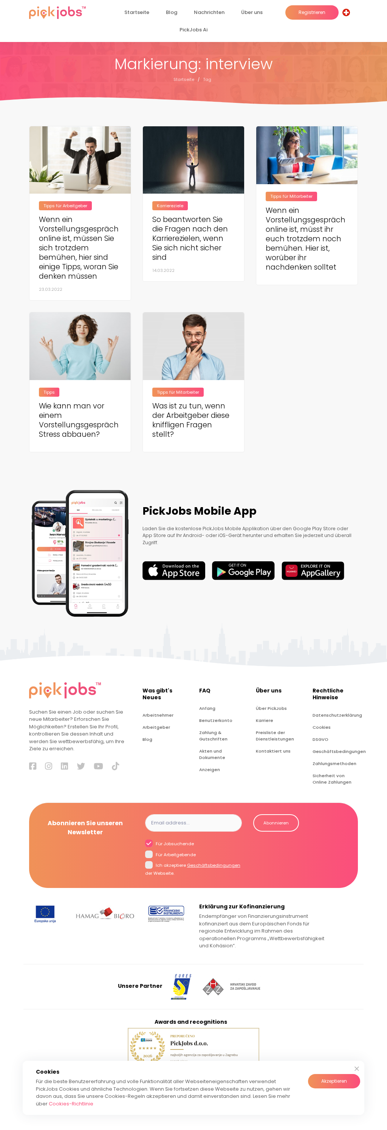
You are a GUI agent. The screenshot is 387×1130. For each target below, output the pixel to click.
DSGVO (320, 739)
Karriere (264, 720)
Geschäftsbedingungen (335, 751)
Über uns (252, 12)
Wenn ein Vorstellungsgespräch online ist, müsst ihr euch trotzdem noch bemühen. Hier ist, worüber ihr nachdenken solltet (305, 239)
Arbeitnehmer (157, 715)
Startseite (136, 12)
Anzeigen (209, 770)
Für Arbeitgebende (175, 854)
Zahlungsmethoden (334, 764)
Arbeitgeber (156, 727)
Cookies (322, 727)
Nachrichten (209, 12)
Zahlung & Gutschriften (213, 736)
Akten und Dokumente (212, 754)
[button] (347, 12)
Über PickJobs (271, 708)
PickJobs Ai (193, 29)
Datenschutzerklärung (335, 715)
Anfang (207, 708)
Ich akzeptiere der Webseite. (192, 869)
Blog (171, 12)
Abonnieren (276, 823)
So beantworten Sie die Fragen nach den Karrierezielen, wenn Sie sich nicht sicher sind (190, 238)
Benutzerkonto (215, 720)
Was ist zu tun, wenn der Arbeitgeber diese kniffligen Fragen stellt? (190, 420)
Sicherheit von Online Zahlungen (332, 779)
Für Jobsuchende (174, 844)
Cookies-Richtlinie (71, 1103)
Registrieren (312, 12)
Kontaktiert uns (273, 751)
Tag (207, 79)
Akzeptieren (334, 1081)
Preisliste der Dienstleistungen (275, 736)
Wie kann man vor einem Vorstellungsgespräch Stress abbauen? (79, 420)
